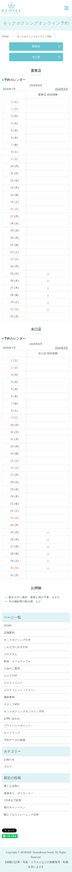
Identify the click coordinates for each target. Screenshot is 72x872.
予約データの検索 (14, 740)
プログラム (10, 654)
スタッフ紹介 (12, 704)
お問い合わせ (12, 718)
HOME (5, 36)
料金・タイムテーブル (17, 661)
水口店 (36, 57)
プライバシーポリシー (17, 725)
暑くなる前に (12, 786)
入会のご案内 (12, 668)
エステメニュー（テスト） (20, 690)
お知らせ (9, 759)
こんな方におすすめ (16, 647)
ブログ (8, 766)
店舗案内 (9, 632)
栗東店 (36, 46)
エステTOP (10, 675)
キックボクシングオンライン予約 (24, 711)
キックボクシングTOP (17, 639)
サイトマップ (12, 733)
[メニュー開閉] (66, 8)
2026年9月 (61, 89)
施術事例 (9, 697)
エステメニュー (13, 682)
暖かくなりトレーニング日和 (21, 814)
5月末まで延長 (12, 800)
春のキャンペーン (14, 807)
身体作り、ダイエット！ (18, 793)
